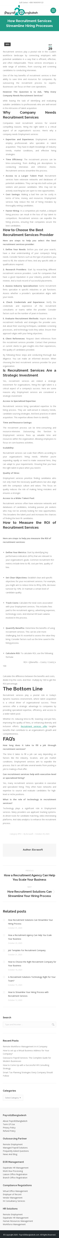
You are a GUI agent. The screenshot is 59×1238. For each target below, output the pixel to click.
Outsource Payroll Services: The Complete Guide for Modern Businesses (27, 1059)
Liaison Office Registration (15, 1174)
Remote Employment (13, 1144)
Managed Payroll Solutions (15, 1147)
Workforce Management (14, 1224)
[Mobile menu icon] (53, 10)
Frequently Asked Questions (16, 1151)
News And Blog (10, 1154)
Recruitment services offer (34, 726)
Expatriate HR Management (15, 1167)
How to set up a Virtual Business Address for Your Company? (26, 1052)
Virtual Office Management (15, 1191)
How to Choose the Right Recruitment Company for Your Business (32, 963)
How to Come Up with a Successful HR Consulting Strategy (26, 1067)
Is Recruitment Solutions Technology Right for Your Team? (32, 979)
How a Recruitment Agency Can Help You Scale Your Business (30, 937)
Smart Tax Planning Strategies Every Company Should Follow (28, 1074)
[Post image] (4, 920)
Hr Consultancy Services (14, 1201)
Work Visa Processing (13, 1171)
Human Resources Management (18, 1221)
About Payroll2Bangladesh (15, 1121)
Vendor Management (12, 1197)
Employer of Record (12, 1194)
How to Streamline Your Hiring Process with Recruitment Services (28, 994)
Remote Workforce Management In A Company (25, 1046)
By (28, 834)
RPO (7, 44)
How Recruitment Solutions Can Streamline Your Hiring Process (30, 922)
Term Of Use (9, 1124)
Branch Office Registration (15, 1177)
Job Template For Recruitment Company (27, 950)
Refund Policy (9, 1131)
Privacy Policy (9, 1127)
